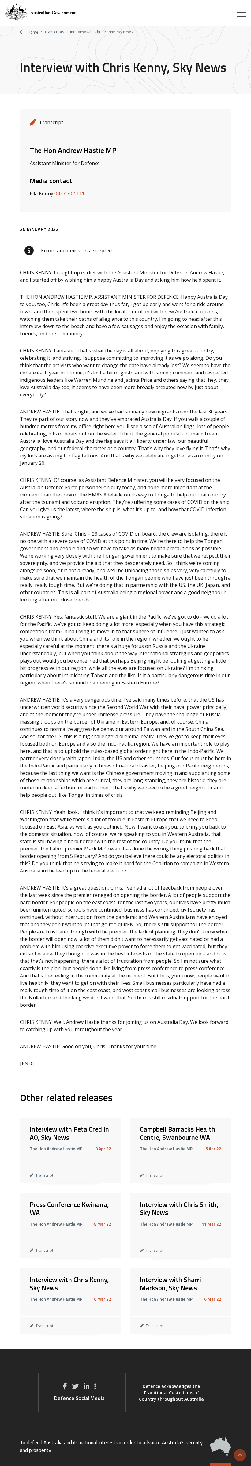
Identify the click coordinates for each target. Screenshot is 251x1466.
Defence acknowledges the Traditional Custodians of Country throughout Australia (171, 1392)
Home (32, 32)
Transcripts (54, 31)
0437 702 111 (69, 193)
